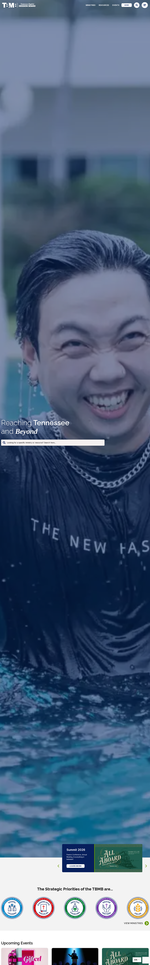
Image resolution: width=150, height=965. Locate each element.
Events (115, 5)
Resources (104, 5)
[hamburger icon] (145, 5)
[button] (146, 866)
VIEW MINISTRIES (133, 923)
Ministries (90, 5)
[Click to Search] (136, 5)
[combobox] (53, 443)
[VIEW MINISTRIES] (147, 923)
